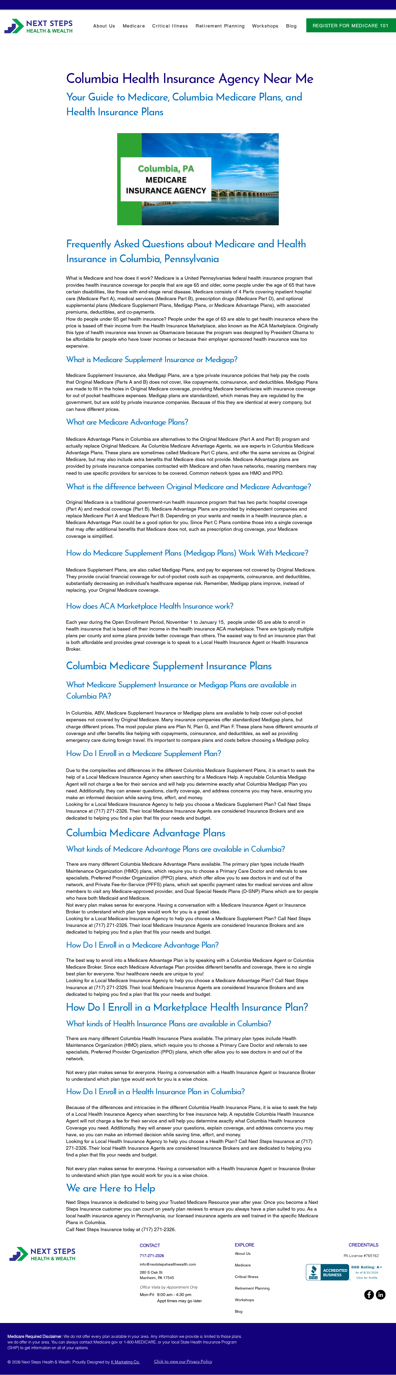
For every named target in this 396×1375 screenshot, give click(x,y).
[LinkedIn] (380, 1295)
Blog (238, 1311)
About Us (243, 1253)
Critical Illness (246, 1276)
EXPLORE (244, 1245)
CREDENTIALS (363, 1245)
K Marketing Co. (125, 1361)
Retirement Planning (252, 1288)
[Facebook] (369, 1295)
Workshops (244, 1300)
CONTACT (150, 1245)
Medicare (243, 1265)
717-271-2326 (152, 1255)
